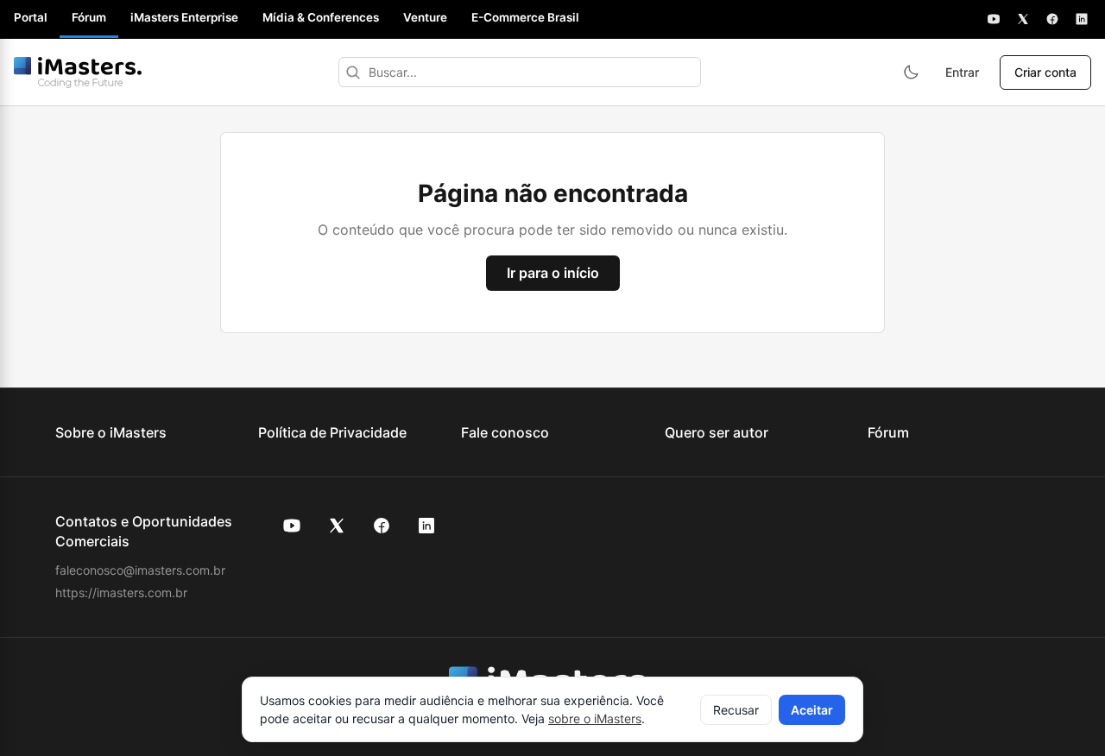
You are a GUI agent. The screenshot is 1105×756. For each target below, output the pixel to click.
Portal (30, 17)
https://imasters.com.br (121, 592)
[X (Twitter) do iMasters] (336, 525)
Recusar (736, 709)
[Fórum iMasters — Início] (78, 72)
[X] (1022, 18)
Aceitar (812, 709)
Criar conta (1045, 72)
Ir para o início (553, 272)
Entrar (962, 72)
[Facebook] (1052, 18)
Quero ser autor (716, 432)
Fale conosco (505, 432)
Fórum (89, 17)
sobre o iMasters (594, 718)
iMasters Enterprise (184, 17)
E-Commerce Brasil (525, 17)
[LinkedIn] (1081, 18)
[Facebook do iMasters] (381, 525)
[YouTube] (993, 18)
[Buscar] (353, 72)
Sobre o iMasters (111, 432)
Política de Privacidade (332, 432)
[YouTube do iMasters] (292, 525)
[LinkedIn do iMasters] (426, 525)
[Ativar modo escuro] (911, 72)
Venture (425, 17)
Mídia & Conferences (320, 17)
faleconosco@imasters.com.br (140, 570)
